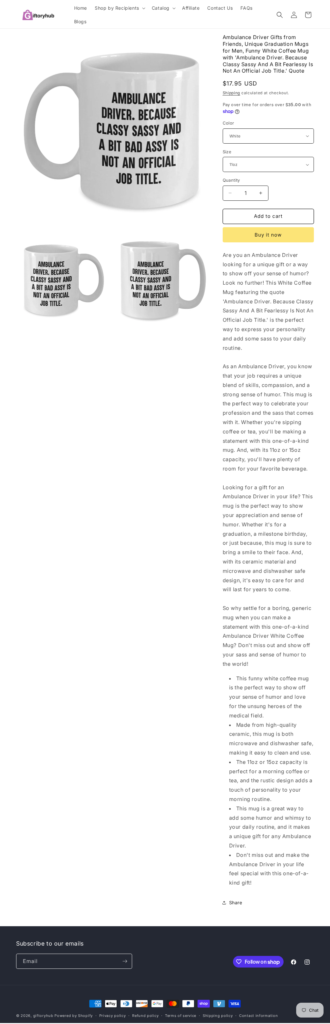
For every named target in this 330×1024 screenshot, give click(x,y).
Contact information (258, 1015)
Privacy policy (112, 1015)
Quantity (231, 180)
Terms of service (180, 1015)
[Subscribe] (125, 961)
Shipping (231, 92)
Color (228, 123)
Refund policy (145, 1015)
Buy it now (268, 235)
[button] (119, 8)
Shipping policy (218, 1015)
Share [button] (235, 902)
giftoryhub (43, 1015)
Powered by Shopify (73, 1015)
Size (227, 151)
